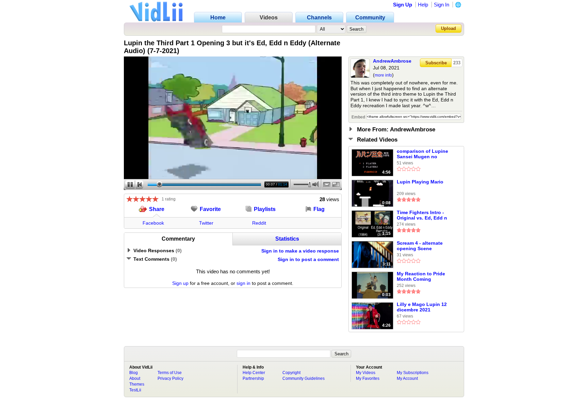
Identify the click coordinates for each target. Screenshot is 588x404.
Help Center (254, 372)
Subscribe (436, 62)
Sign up (180, 283)
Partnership (253, 378)
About (134, 378)
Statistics (287, 239)
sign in (243, 283)
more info (383, 75)
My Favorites (367, 378)
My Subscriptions (412, 372)
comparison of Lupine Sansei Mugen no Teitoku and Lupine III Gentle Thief (422, 154)
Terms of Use (170, 372)
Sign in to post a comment (308, 259)
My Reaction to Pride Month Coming (421, 276)
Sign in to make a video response (300, 251)
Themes (136, 384)
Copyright (291, 372)
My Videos (365, 372)
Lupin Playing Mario (420, 181)
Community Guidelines (303, 378)
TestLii (135, 390)
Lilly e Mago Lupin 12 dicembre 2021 (422, 307)
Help (423, 4)
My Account (407, 378)
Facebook (153, 223)
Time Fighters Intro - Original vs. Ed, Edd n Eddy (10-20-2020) (422, 215)
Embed (358, 117)
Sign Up (402, 4)
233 (456, 62)
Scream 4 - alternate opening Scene (420, 245)
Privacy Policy (170, 378)
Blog (133, 372)
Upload (448, 28)
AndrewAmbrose (392, 61)
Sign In (441, 4)
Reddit (259, 223)
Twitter (206, 223)
